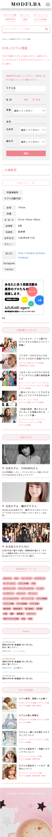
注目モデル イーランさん (13, 651)
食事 (26, 19)
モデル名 (11, 87)
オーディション (41, 15)
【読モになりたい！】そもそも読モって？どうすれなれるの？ (34, 394)
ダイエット (25, 15)
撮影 (12, 614)
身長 (8, 121)
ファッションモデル (28, 385)
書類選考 (20, 614)
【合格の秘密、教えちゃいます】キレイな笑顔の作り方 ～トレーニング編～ (34, 412)
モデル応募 (34, 604)
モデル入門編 (10, 15)
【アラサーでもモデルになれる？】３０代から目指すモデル (34, 357)
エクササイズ (25, 419)
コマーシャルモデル (41, 383)
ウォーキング (25, 383)
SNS (16, 578)
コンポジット (8, 593)
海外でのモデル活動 (11, 619)
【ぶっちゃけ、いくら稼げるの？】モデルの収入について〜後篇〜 (34, 341)
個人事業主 (29, 609)
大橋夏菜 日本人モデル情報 (20, 39)
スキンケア (21, 593)
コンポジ (40, 588)
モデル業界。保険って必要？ (33, 698)
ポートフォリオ (27, 598)
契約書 (39, 609)
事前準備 (7, 609)
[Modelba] (26, 4)
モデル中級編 (42, 598)
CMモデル (7, 578)
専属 (8, 109)
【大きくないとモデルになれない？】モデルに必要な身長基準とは (34, 375)
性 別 (9, 99)
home (4, 39)
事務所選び (11, 19)
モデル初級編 (41, 19)
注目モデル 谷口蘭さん (12, 668)
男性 (26, 99)
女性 (38, 99)
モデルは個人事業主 (29, 715)
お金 (36, 400)
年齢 (33, 365)
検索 (26, 153)
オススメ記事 (23, 583)
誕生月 (9, 140)
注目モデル (31, 614)
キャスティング (9, 588)
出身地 (9, 129)
